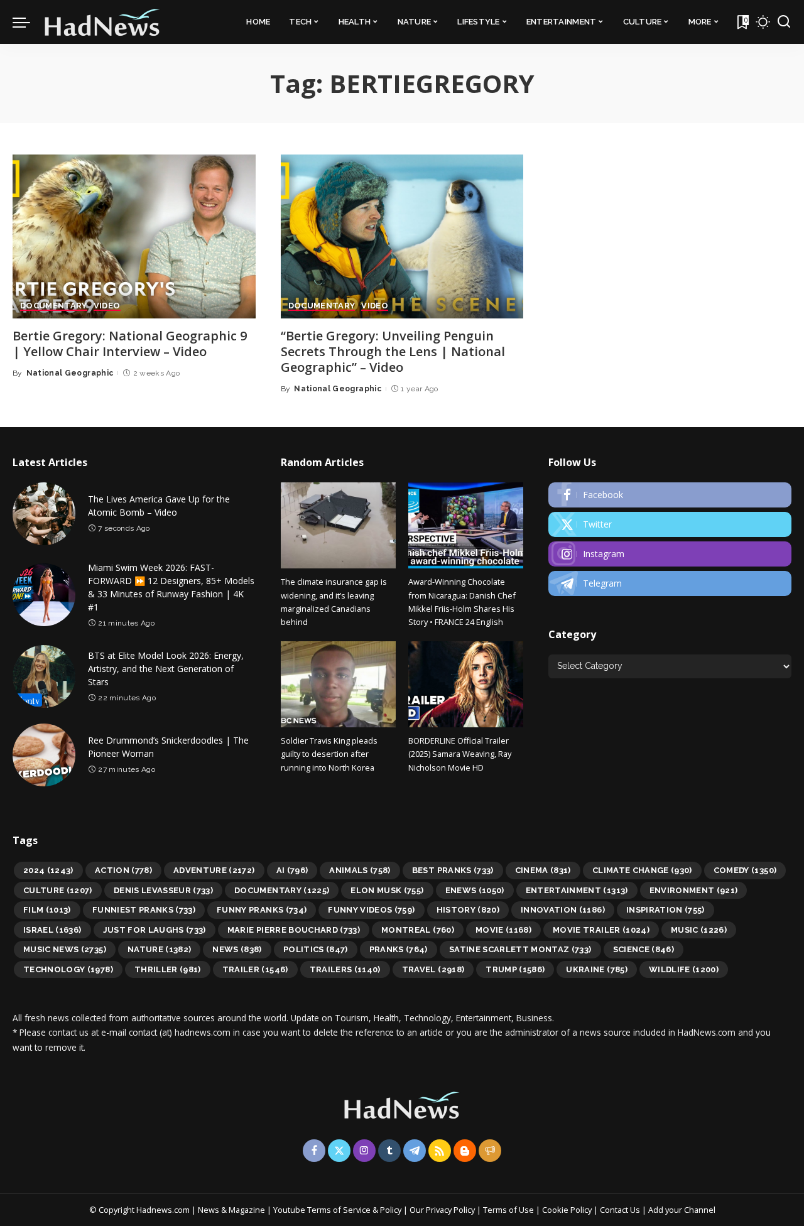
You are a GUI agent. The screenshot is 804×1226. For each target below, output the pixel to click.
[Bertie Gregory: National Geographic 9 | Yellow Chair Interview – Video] (134, 236)
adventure (214, 870)
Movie (503, 930)
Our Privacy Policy (443, 1209)
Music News (64, 949)
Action (123, 870)
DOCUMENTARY (53, 305)
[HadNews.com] (102, 22)
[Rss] (439, 1150)
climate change (642, 870)
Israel (52, 930)
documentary (281, 890)
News (236, 949)
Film (47, 909)
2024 (48, 870)
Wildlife (684, 969)
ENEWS (474, 890)
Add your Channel (681, 1209)
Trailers (345, 969)
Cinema (543, 870)
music (699, 930)
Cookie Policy (568, 1209)
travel (433, 969)
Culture (57, 890)
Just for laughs (154, 930)
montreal (417, 930)
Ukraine (596, 969)
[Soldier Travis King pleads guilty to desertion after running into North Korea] (338, 684)
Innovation (563, 909)
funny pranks (262, 909)
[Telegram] (669, 583)
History (468, 909)
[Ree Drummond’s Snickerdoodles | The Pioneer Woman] (44, 755)
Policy (390, 1209)
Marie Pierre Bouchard (293, 930)
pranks (398, 949)
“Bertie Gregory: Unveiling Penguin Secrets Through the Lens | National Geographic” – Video (393, 351)
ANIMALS (360, 870)
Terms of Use (508, 1209)
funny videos (371, 909)
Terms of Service (339, 1209)
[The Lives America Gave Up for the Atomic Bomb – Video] (44, 513)
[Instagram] (669, 554)
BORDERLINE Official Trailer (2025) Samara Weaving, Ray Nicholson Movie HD (459, 754)
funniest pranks (143, 909)
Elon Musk (386, 890)
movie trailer (601, 930)
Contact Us (621, 1209)
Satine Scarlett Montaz (520, 949)
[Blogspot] (465, 1150)
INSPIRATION (665, 909)
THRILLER (167, 969)
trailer (255, 969)
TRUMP (515, 969)
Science (644, 949)
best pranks (453, 870)
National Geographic (70, 373)
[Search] (783, 22)
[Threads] (490, 1150)
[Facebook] (669, 494)
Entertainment (577, 890)
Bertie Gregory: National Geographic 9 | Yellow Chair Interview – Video (130, 343)
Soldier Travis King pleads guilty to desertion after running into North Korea (329, 754)
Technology (68, 969)
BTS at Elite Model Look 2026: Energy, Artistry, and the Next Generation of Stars (166, 668)
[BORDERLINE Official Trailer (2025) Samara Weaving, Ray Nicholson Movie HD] (465, 684)
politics (315, 949)
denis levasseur (163, 890)
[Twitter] (669, 524)
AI (292, 870)
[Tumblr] (389, 1150)
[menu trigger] (28, 22)
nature (160, 949)
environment (693, 890)
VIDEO (107, 305)
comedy (745, 870)
